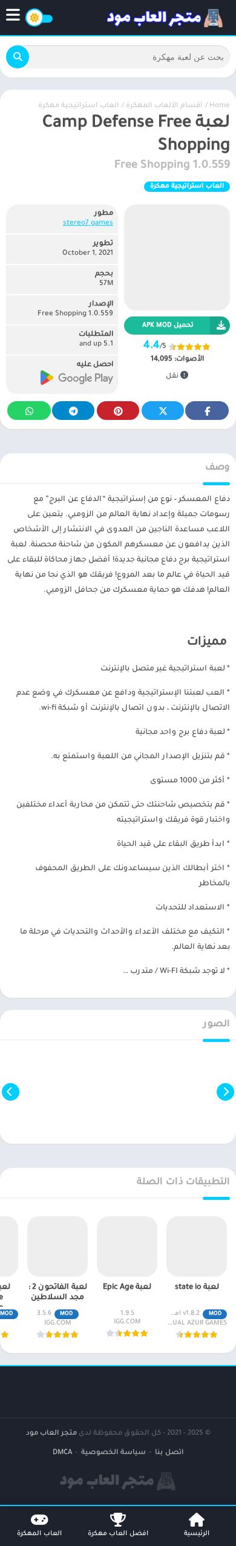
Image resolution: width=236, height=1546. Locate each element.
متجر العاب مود (51, 1434)
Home (219, 106)
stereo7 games (88, 224)
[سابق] (225, 1092)
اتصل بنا (169, 1453)
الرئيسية (196, 1534)
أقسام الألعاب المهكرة (164, 106)
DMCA (62, 1453)
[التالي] (10, 1092)
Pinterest (118, 410)
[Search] (17, 56)
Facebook (207, 410)
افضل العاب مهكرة (118, 1534)
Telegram (73, 410)
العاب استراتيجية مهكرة (78, 106)
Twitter (163, 410)
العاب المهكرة (39, 1534)
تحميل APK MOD (168, 325)
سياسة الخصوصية (113, 1453)
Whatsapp (29, 410)
